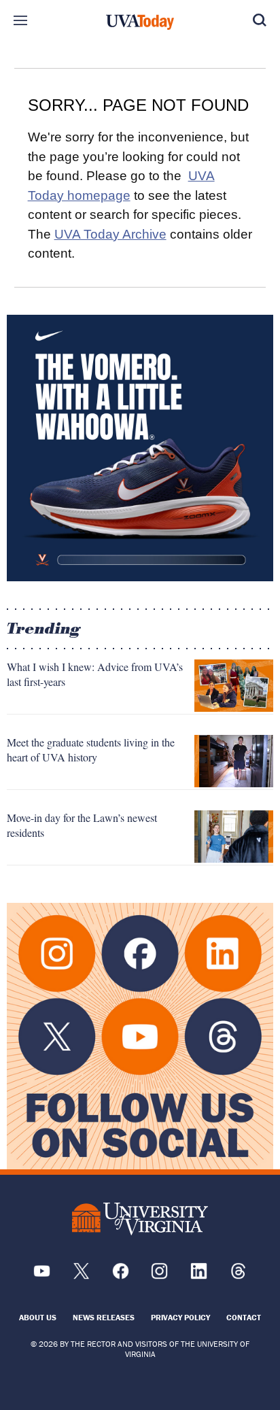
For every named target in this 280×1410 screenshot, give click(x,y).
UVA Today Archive (110, 234)
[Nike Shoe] (140, 448)
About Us (37, 1317)
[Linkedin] (198, 1276)
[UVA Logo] (140, 1218)
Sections (20, 20)
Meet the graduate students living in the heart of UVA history (91, 749)
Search (259, 20)
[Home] (140, 22)
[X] (81, 1276)
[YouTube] (41, 1276)
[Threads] (238, 1276)
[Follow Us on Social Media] (140, 1036)
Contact (243, 1317)
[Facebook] (120, 1276)
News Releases (104, 1317)
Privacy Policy (180, 1317)
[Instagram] (159, 1276)
